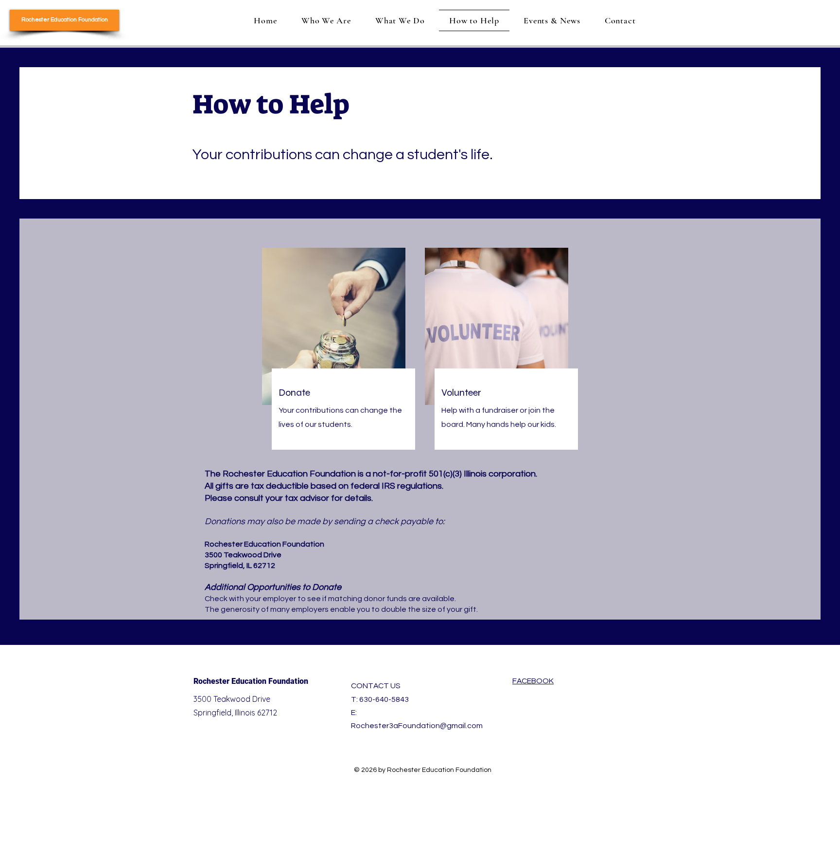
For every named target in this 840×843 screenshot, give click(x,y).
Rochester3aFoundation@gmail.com (417, 726)
